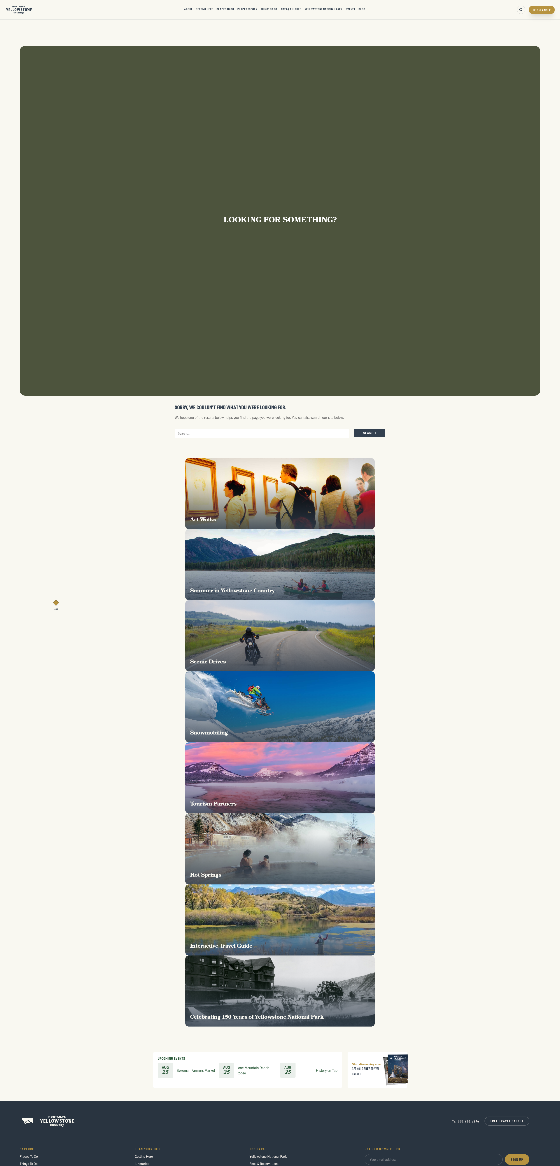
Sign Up (517, 1159)
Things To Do (269, 9)
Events (350, 9)
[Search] (521, 10)
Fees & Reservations (264, 1163)
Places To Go (225, 9)
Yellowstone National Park (323, 9)
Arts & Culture (291, 9)
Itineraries (142, 1163)
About (188, 9)
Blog (362, 9)
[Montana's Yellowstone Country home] (19, 9)
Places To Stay (247, 9)
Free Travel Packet (506, 1121)
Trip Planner (542, 10)
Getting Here (204, 9)
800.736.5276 (468, 1121)
